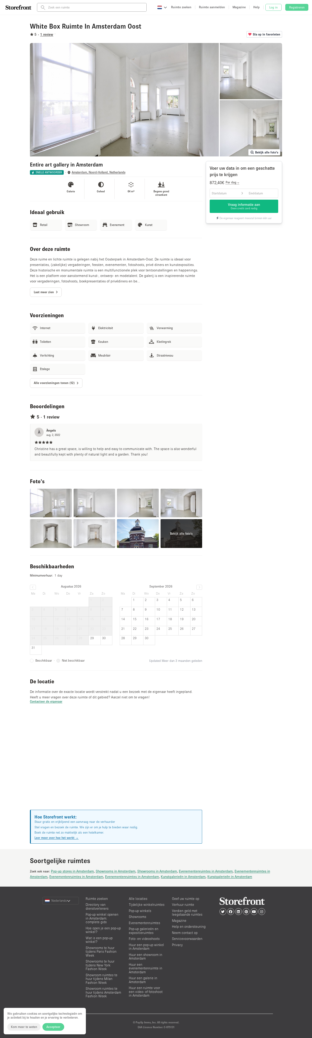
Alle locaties (138, 899)
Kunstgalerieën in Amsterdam (183, 876)
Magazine (179, 921)
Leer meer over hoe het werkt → (56, 838)
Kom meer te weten (24, 1027)
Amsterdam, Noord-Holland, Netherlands (98, 172)
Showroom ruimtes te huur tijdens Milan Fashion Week (101, 978)
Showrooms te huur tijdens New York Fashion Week (100, 965)
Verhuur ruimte (183, 905)
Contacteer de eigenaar (46, 701)
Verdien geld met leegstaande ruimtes (187, 913)
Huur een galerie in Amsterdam (143, 980)
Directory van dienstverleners (97, 906)
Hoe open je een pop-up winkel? (103, 930)
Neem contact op (185, 933)
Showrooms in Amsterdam (115, 871)
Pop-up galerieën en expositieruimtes (143, 931)
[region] (116, 762)
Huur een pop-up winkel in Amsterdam (146, 947)
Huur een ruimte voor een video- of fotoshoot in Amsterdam (146, 991)
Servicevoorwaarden (187, 939)
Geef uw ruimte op (185, 899)
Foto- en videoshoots (144, 939)
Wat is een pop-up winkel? (99, 940)
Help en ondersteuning (189, 926)
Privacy (177, 945)
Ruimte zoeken (97, 899)
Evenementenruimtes (144, 923)
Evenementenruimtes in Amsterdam (206, 871)
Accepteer (53, 1027)
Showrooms (137, 917)
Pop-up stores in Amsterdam (72, 871)
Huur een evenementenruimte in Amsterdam (145, 968)
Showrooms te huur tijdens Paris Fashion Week (101, 951)
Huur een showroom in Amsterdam (145, 956)
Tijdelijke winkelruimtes (146, 905)
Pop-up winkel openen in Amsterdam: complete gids (102, 918)
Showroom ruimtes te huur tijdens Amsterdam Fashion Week (103, 992)
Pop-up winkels (140, 911)
